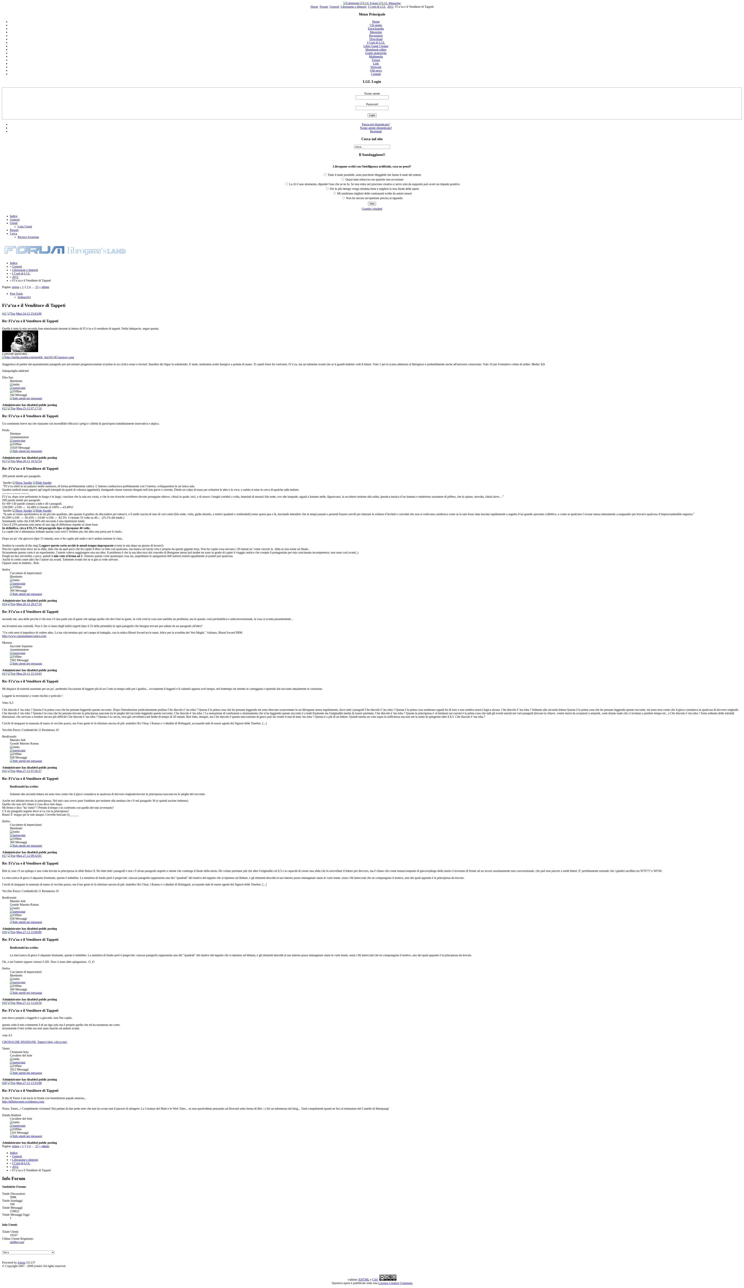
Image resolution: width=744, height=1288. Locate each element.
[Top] (11, 313)
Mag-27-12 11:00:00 (28, 932)
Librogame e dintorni (353, 6)
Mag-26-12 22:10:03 (29, 673)
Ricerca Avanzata (28, 237)
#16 (4, 771)
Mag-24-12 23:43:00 (28, 313)
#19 (4, 1003)
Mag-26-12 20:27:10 (29, 604)
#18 (4, 932)
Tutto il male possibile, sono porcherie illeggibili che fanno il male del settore (374, 174)
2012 (390, 6)
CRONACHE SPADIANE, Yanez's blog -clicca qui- (34, 1042)
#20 (4, 1083)
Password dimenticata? (376, 124)
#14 (4, 604)
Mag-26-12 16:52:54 (29, 461)
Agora (21, 1262)
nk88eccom (17, 1242)
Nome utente (372, 93)
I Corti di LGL (377, 6)
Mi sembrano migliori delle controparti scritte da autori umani (374, 193)
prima (15, 287)
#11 (4, 313)
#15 (4, 673)
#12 (4, 408)
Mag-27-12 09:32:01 (29, 855)
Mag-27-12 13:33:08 (29, 1083)
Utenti (13, 223)
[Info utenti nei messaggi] (26, 398)
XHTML (363, 1279)
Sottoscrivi (24, 297)
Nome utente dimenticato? (376, 128)
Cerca (13, 233)
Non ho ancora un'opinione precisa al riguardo (374, 198)
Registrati (376, 131)
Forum (324, 6)
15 (36, 287)
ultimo (45, 287)
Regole (14, 230)
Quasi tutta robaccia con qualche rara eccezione (374, 179)
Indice (13, 216)
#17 (4, 855)
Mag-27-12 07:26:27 (29, 771)
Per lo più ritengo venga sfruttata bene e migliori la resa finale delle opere (374, 188)
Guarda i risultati (372, 208)
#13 (4, 461)
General (334, 6)
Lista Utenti (25, 226)
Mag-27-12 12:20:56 (29, 1003)
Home (314, 6)
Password (372, 104)
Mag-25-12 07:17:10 (29, 408)
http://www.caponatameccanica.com (24, 636)
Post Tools (16, 293)
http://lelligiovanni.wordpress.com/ (23, 1101)
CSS (375, 1279)
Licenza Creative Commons (395, 1283)
